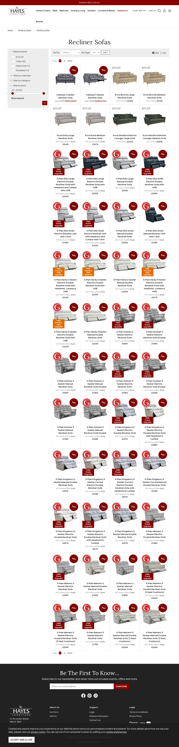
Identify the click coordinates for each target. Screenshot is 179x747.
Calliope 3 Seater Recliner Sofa (95, 96)
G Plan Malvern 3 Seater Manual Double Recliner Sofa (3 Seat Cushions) (154, 637)
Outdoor (91, 10)
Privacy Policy (135, 716)
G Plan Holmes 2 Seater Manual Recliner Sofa (65, 383)
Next (70, 60)
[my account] (164, 10)
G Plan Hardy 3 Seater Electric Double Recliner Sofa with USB (65, 336)
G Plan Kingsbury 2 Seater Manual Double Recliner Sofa (65, 482)
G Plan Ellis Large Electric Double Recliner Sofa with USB (95, 183)
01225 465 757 (139, 10)
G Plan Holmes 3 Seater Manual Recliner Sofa (65, 430)
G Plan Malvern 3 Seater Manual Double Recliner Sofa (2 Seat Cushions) (124, 637)
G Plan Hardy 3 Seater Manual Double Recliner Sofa (95, 334)
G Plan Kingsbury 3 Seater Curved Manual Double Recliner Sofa (154, 482)
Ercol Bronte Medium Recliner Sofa (154, 96)
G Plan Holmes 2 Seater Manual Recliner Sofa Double (95, 383)
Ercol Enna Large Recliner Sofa (65, 137)
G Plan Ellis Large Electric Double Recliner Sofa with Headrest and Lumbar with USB (65, 184)
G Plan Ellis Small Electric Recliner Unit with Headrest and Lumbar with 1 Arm (95, 235)
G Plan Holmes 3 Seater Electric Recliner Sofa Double (154, 383)
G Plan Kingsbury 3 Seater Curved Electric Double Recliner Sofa (95, 483)
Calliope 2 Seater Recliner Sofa (65, 96)
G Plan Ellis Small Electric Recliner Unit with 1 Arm (65, 233)
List (164, 52)
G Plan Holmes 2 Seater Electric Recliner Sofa (124, 334)
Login (92, 712)
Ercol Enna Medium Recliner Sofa (95, 137)
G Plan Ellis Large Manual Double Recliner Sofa (125, 181)
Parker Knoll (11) (23, 66)
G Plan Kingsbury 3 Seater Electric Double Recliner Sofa (65, 534)
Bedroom (64, 10)
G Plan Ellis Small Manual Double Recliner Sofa (125, 233)
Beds (55, 10)
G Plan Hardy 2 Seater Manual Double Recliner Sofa (124, 282)
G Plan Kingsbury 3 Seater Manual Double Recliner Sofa (124, 534)
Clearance (122, 10)
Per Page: (86, 52)
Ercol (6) (20, 57)
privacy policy (38, 731)
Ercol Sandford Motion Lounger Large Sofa (125, 137)
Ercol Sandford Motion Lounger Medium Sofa (154, 137)
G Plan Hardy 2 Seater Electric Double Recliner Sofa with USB (95, 284)
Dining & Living (78, 10)
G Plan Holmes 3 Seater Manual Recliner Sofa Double (95, 430)
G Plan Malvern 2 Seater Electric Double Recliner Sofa (154, 534)
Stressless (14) (22, 70)
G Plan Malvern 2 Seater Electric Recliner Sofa (65, 586)
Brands (39, 21)
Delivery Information (99, 716)
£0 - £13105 (17, 90)
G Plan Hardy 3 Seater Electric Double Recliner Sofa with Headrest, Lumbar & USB (154, 285)
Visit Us (152, 10)
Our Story (54, 712)
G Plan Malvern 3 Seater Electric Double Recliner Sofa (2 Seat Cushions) (154, 588)
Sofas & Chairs (43, 10)
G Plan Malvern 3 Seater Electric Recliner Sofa (95, 635)
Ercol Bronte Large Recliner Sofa (125, 96)
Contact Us (95, 720)
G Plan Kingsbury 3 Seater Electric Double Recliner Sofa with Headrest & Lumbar (95, 537)
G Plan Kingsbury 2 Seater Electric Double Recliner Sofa (125, 430)
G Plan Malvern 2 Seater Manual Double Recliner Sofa (95, 586)
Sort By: (56, 52)
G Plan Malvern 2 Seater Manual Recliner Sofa (124, 586)
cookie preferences (116, 731)
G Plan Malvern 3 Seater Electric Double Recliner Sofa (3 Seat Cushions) (65, 637)
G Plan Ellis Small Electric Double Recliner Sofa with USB (154, 183)
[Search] (159, 10)
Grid (157, 52)
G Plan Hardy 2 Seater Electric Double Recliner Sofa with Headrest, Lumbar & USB (65, 285)
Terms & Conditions (138, 712)
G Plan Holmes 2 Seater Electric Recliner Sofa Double (154, 334)
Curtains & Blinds (106, 10)
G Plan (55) (21, 61)
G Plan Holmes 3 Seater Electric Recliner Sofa (124, 383)
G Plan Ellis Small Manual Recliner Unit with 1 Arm (154, 233)
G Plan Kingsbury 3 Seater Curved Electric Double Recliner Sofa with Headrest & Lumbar (125, 485)
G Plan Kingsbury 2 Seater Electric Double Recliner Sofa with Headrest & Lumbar (154, 433)
